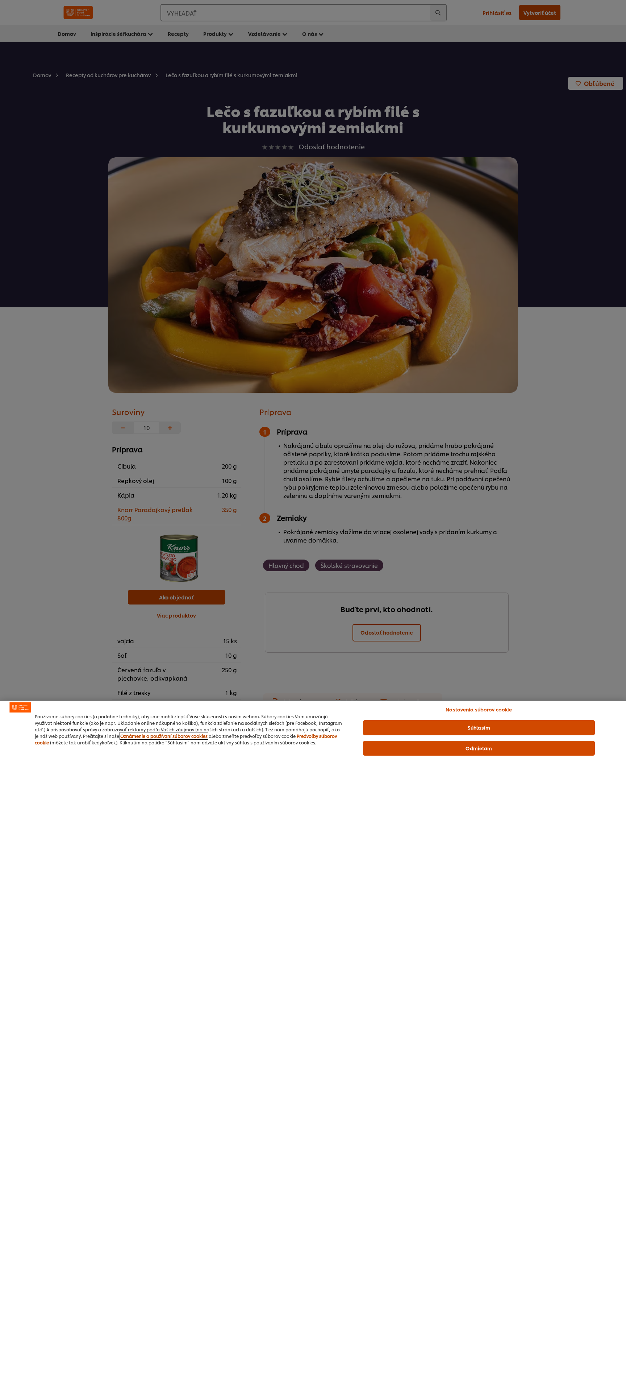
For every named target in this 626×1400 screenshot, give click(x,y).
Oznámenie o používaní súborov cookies (164, 736)
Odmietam (479, 748)
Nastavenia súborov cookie (479, 709)
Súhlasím (479, 727)
